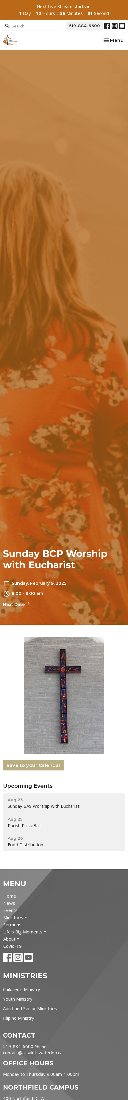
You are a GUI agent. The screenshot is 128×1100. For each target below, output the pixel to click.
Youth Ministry (17, 999)
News (9, 903)
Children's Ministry (21, 989)
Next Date (14, 604)
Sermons (12, 924)
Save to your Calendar (34, 765)
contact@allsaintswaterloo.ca (33, 1053)
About (10, 939)
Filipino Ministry (18, 1018)
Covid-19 (12, 946)
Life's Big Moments (23, 932)
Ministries (13, 917)
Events (10, 910)
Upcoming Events (28, 786)
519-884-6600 (84, 25)
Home (9, 896)
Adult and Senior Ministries (30, 1008)
